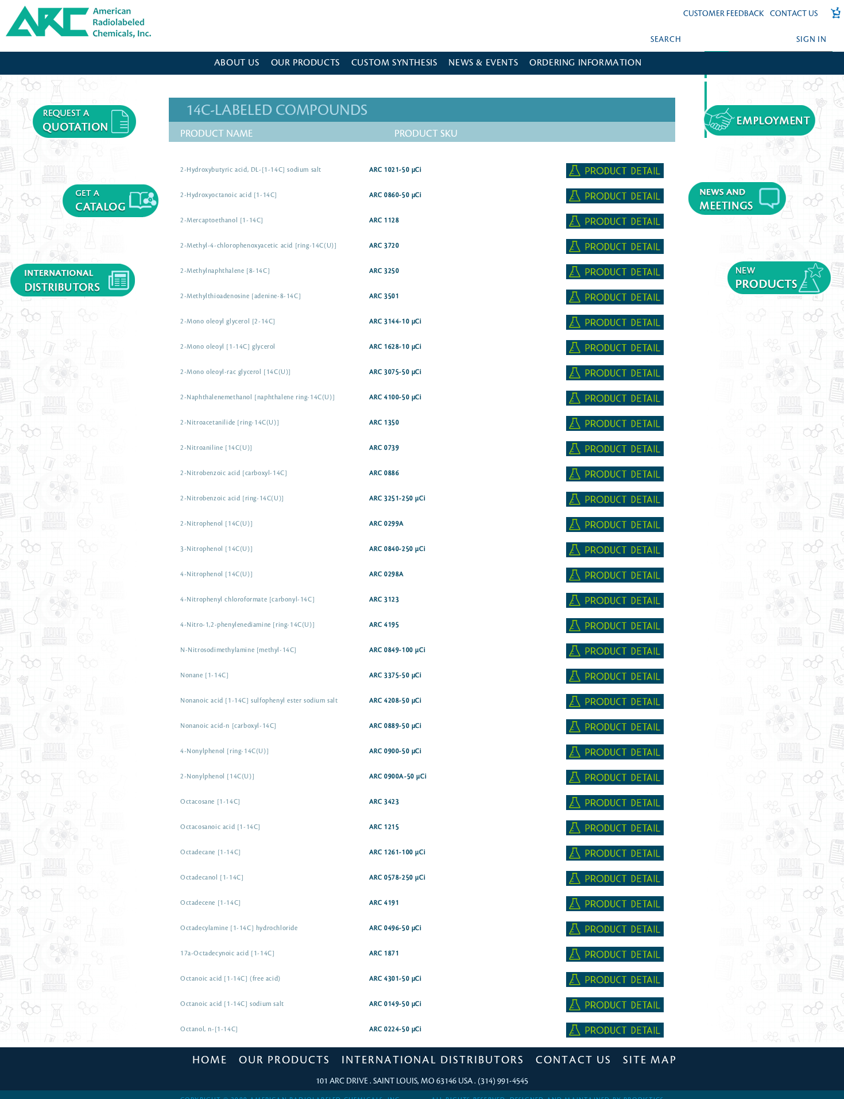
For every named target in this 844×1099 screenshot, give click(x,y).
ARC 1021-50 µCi (395, 170)
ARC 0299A (386, 523)
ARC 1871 (384, 953)
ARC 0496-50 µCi (395, 928)
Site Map (650, 1060)
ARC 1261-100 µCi (397, 852)
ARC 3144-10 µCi (395, 321)
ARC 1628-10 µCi (395, 347)
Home (209, 1060)
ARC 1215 (384, 827)
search (666, 39)
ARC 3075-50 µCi (395, 372)
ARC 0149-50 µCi (395, 1004)
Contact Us (794, 13)
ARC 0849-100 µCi (397, 650)
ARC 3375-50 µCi (395, 675)
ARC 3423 (384, 802)
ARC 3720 (384, 245)
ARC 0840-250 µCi (397, 549)
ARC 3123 (384, 599)
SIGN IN (811, 39)
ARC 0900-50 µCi (395, 751)
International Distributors (433, 1060)
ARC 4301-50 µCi (395, 978)
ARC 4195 (384, 625)
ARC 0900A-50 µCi (398, 776)
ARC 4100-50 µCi (395, 397)
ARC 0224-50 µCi (395, 1029)
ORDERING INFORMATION (585, 63)
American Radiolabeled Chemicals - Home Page (56, 9)
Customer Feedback (723, 13)
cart (832, 18)
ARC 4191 (384, 903)
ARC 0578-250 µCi (397, 877)
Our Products (284, 1060)
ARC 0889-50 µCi (395, 726)
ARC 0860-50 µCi (395, 195)
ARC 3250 (384, 271)
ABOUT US (237, 63)
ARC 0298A (386, 574)
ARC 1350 (384, 422)
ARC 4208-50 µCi (395, 700)
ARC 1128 (384, 220)
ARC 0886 (384, 473)
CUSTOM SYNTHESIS (394, 63)
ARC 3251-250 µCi (397, 498)
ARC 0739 (384, 448)
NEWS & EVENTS (483, 63)
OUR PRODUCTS (305, 63)
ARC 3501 (384, 296)
